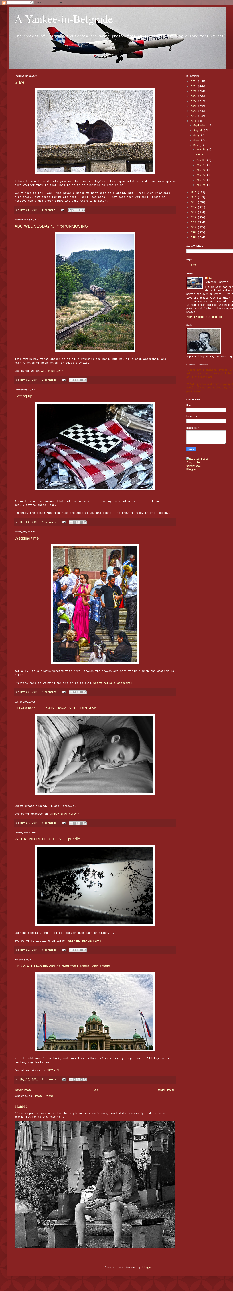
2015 (194, 202)
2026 (194, 81)
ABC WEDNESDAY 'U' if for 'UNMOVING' (52, 226)
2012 (194, 217)
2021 (194, 106)
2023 (194, 96)
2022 (194, 101)
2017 (194, 192)
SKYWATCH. (54, 1070)
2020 (194, 110)
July (197, 135)
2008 (194, 237)
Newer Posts (23, 1090)
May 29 (202, 165)
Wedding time (27, 538)
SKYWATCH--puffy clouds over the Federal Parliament (62, 966)
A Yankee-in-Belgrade (64, 18)
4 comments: (50, 822)
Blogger (147, 1267)
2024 (194, 91)
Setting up (23, 396)
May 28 (202, 170)
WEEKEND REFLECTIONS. (85, 940)
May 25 (202, 184)
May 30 (202, 160)
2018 (194, 121)
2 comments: (50, 521)
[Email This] (70, 210)
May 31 (202, 149)
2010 (194, 227)
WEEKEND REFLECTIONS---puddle (47, 839)
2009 (194, 232)
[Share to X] (76, 210)
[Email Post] (63, 209)
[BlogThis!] (73, 210)
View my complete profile (204, 316)
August (198, 130)
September (200, 125)
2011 (194, 222)
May (196, 145)
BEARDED (21, 1107)
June (197, 140)
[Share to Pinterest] (83, 210)
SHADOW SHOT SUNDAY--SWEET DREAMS (56, 708)
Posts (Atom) (44, 1096)
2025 (194, 86)
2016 (194, 197)
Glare (19, 82)
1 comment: (50, 209)
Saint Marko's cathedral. (113, 683)
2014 (194, 207)
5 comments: (50, 379)
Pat (210, 278)
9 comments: (50, 1079)
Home (95, 1090)
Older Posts (166, 1090)
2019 (194, 116)
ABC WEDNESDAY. (53, 370)
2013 (194, 212)
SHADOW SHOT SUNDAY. (65, 813)
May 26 (202, 180)
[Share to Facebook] (80, 210)
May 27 (202, 175)
